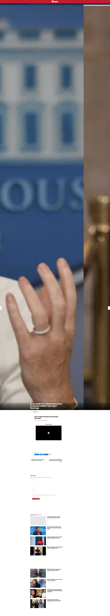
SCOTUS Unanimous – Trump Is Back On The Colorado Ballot (53, 517)
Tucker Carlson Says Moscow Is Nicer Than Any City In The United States (54, 527)
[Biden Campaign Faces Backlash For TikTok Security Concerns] (38, 551)
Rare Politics (38, 514)
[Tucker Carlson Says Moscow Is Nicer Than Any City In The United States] (38, 530)
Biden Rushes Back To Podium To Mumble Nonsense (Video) (54, 570)
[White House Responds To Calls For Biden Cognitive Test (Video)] (38, 540)
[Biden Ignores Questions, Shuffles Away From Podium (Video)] (1, 308)
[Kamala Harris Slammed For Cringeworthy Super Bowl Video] (38, 603)
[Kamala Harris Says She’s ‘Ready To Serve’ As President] (38, 583)
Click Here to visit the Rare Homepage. (40, 420)
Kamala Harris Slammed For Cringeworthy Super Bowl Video (54, 600)
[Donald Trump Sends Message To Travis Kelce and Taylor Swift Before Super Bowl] (38, 593)
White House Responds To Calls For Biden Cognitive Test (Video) (54, 537)
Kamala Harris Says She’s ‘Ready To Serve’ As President (54, 580)
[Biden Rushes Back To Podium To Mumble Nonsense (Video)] (38, 573)
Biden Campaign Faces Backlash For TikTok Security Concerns (55, 547)
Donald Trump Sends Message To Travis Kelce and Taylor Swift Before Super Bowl (55, 590)
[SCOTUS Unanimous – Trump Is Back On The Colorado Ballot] (38, 520)
